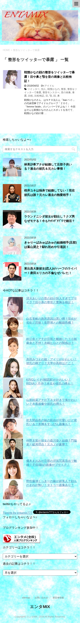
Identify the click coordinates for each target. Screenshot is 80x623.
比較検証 (39, 95)
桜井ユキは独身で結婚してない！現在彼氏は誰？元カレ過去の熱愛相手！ (49, 192)
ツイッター (34, 89)
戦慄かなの (53, 89)
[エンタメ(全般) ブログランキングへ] (21, 541)
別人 (43, 89)
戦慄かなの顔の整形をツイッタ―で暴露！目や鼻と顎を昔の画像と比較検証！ (49, 77)
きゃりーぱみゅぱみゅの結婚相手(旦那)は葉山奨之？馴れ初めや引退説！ (50, 244)
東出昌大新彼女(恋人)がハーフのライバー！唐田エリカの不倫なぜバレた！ (50, 270)
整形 (63, 89)
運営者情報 (58, 597)
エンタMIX (40, 606)
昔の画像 (66, 92)
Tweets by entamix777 (17, 512)
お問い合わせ (41, 597)
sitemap (26, 597)
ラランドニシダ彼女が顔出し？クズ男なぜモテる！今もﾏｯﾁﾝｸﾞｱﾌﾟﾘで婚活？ (49, 218)
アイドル (49, 85)
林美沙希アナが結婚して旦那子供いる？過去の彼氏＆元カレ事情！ (48, 166)
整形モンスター (51, 92)
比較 (30, 95)
